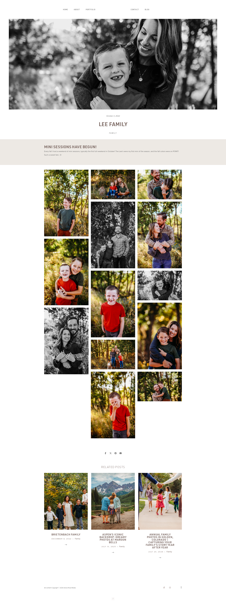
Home (65, 10)
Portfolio (90, 10)
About (77, 10)
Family (113, 133)
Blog (147, 10)
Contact (135, 10)
